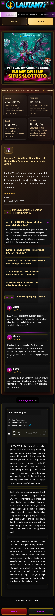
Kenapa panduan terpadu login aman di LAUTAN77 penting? (25, 251)
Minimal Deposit (29, 433)
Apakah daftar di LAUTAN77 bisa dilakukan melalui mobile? (22, 284)
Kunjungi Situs (25, 400)
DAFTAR (41, 21)
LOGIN (14, 21)
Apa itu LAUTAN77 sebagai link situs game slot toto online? (24, 223)
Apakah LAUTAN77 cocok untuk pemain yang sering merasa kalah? (25, 262)
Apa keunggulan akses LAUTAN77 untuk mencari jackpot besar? (22, 273)
